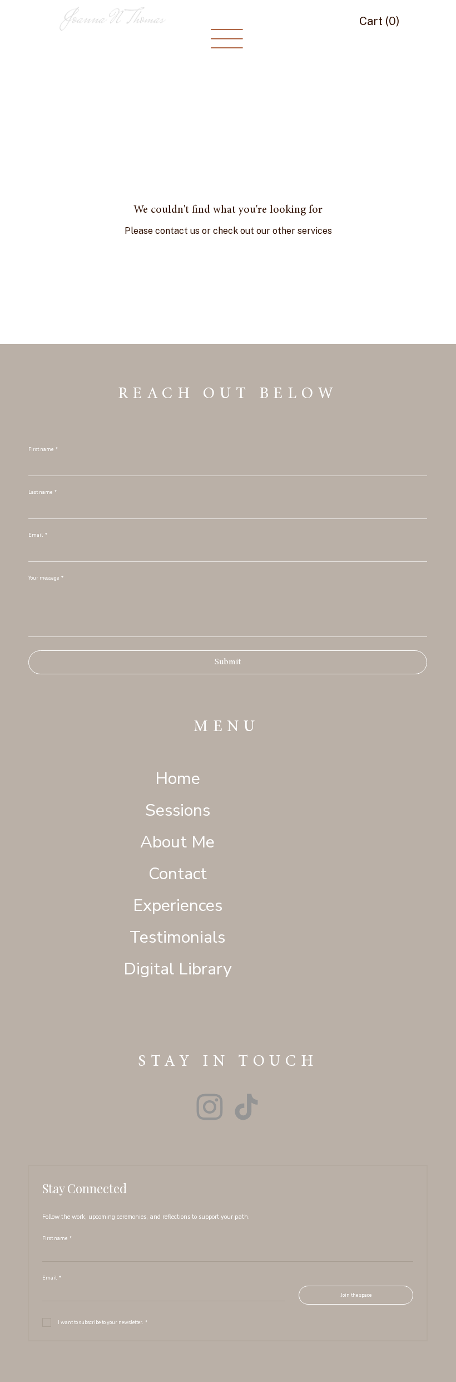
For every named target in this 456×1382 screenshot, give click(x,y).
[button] (381, 21)
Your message (45, 578)
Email (37, 535)
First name (43, 450)
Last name (42, 492)
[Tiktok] (246, 1107)
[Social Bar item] (210, 1107)
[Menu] (227, 39)
